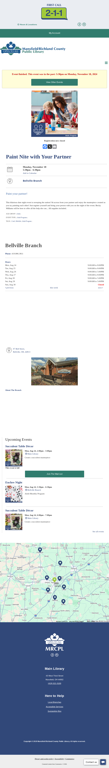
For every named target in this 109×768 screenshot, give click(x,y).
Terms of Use (91, 621)
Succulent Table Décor (19, 446)
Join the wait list (54, 474)
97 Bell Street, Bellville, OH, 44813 (21, 350)
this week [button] (54, 288)
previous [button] (10, 288)
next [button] (100, 288)
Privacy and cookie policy (44, 759)
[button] (54, 33)
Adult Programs (22, 217)
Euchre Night (13, 482)
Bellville (18, 221)
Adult (18, 214)
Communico (69, 759)
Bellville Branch (32, 180)
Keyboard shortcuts (62, 621)
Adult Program (26, 221)
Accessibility (59, 759)
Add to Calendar (30, 173)
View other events (54, 82)
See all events (98, 531)
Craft (13, 221)
